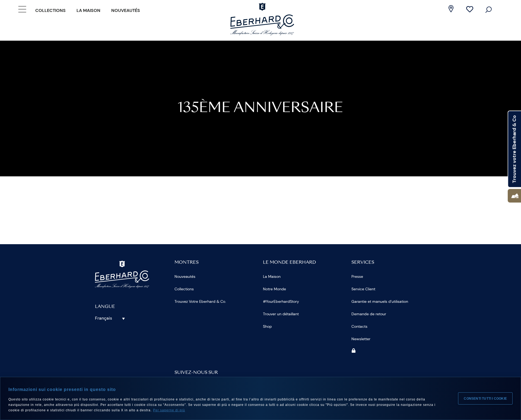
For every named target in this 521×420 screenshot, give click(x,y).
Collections (50, 10)
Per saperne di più (169, 410)
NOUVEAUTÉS (125, 10)
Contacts (359, 326)
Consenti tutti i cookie (485, 398)
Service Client (363, 289)
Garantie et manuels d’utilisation (379, 301)
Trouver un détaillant (281, 313)
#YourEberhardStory (281, 301)
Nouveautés (184, 276)
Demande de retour (368, 313)
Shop (267, 326)
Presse (357, 276)
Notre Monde (274, 289)
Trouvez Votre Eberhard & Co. (200, 301)
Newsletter (360, 338)
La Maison (88, 10)
